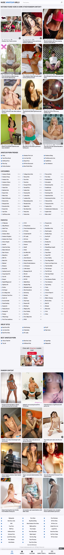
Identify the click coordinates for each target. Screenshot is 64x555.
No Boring (33, 292)
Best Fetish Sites (28, 166)
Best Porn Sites (6, 332)
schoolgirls (54, 182)
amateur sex (11, 179)
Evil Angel (11, 290)
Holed (33, 249)
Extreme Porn (11, 534)
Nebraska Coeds (33, 287)
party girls (33, 211)
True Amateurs (48, 163)
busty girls (11, 209)
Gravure (33, 244)
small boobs (54, 187)
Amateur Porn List (28, 155)
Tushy (54, 287)
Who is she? (54, 214)
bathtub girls (11, 190)
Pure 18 (54, 225)
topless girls (54, 206)
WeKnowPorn (33, 526)
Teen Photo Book (6, 158)
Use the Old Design (32, 544)
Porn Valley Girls (33, 316)
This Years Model (54, 274)
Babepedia (47, 343)
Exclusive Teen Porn (11, 295)
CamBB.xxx (48, 160)
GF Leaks (33, 236)
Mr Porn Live (54, 523)
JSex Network (33, 257)
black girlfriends (11, 198)
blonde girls (11, 201)
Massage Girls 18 (33, 271)
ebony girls (33, 176)
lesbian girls (33, 198)
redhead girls (54, 179)
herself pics (33, 187)
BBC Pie (11, 257)
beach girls (11, 193)
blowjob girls (11, 203)
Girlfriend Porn (6, 160)
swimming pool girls (54, 198)
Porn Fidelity (33, 311)
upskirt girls (54, 211)
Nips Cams (47, 330)
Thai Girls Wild (54, 266)
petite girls (33, 214)
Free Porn (11, 526)
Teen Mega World (54, 260)
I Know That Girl (6, 340)
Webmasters (52, 553)
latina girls (33, 195)
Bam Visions (11, 252)
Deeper (11, 279)
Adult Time (11, 228)
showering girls (54, 184)
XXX (11, 523)
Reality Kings (54, 233)
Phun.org (4, 163)
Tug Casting (54, 284)
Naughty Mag (33, 284)
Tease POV (54, 255)
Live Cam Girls (27, 158)
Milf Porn (11, 528)
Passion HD (33, 303)
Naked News (33, 282)
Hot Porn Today (54, 534)
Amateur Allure (11, 233)
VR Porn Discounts (28, 163)
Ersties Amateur (6, 166)
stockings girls (54, 193)
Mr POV (33, 279)
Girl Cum (33, 239)
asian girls (11, 187)
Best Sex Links (27, 340)
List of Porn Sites (11, 537)
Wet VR (54, 303)
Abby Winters (11, 225)
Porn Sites (32, 518)
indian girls (33, 190)
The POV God (54, 271)
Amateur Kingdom (11, 236)
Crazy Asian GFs (11, 274)
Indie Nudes (11, 542)
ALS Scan (11, 231)
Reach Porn (27, 160)
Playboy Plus (33, 308)
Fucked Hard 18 (33, 233)
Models (22, 553)
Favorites (33, 182)
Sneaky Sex (54, 241)
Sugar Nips (47, 340)
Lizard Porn (54, 528)
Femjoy (11, 314)
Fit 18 (33, 223)
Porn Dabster (11, 539)
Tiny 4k (54, 276)
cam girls (11, 211)
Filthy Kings (11, 316)
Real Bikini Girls (54, 228)
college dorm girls (33, 174)
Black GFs (11, 260)
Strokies (54, 249)
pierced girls (54, 174)
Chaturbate (26, 330)
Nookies (33, 295)
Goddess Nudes (33, 241)
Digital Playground (11, 282)
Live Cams (32, 553)
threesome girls (54, 203)
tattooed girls (54, 201)
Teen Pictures (32, 539)
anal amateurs (11, 184)
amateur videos (11, 182)
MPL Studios (33, 276)
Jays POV (33, 255)
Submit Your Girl (42, 553)
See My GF (54, 236)
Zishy (3, 155)
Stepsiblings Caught (54, 247)
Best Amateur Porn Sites (33, 523)
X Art (54, 311)
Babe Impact (33, 534)
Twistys (54, 290)
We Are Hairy (54, 300)
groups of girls (33, 184)
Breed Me (11, 268)
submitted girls (54, 195)
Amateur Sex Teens (11, 239)
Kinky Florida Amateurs (33, 263)
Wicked (54, 306)
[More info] (20, 38)
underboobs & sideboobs (54, 209)
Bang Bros (11, 255)
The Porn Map (33, 537)
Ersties (11, 287)
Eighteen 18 (11, 284)
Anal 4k (11, 244)
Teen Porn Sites (33, 542)
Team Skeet (54, 252)
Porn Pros (33, 314)
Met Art (33, 274)
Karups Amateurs (33, 260)
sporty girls (54, 190)
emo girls (33, 179)
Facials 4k (11, 306)
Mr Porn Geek (54, 537)
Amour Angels (11, 241)
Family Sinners (11, 308)
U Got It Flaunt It (54, 292)
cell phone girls (11, 214)
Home (12, 553)
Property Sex (54, 223)
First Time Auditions (11, 319)
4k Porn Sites (54, 520)
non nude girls (33, 209)
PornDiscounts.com (50, 158)
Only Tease (33, 300)
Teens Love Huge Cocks (54, 263)
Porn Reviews (54, 518)
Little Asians (33, 268)
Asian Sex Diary (11, 247)
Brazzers (11, 266)
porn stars (54, 176)
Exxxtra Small (11, 300)
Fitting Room (33, 225)
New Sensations (33, 290)
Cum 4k (11, 276)
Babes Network (11, 249)
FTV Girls (33, 231)
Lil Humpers (33, 266)
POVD (33, 319)
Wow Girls (54, 308)
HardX (33, 247)
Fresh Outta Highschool (33, 228)
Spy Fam (54, 244)
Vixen (54, 295)
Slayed (54, 239)
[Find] (61, 2)
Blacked (11, 263)
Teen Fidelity (54, 257)
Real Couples (54, 231)
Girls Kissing (27, 327)
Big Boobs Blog (33, 520)
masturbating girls (33, 201)
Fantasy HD (11, 311)
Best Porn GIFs (6, 327)
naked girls (33, 206)
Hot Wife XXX (33, 252)
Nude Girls (10, 2)
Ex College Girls (11, 292)
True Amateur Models (54, 279)
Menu (60, 548)
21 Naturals (11, 223)
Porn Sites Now (33, 531)
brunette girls (11, 206)
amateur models (11, 174)
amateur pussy (11, 176)
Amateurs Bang (49, 155)
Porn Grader (33, 528)
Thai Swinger (54, 268)
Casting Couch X (11, 271)
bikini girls (11, 195)
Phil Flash (33, 306)
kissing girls (33, 193)
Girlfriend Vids (27, 343)
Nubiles (33, 298)
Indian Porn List (54, 526)
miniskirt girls (33, 203)
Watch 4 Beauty (54, 298)
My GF (46, 327)
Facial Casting (11, 303)
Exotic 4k (11, 298)
